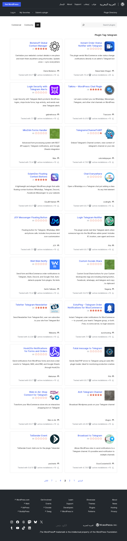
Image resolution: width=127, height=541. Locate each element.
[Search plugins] (83, 24)
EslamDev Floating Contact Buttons (37, 175)
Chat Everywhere (93, 173)
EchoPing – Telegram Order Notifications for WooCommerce (85, 306)
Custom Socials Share (90, 261)
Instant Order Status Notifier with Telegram (90, 44)
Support (69, 504)
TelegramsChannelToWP (89, 130)
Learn (71, 500)
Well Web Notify (38, 261)
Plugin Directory (110, 12)
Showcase (91, 500)
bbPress (24, 507)
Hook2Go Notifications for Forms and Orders (35, 349)
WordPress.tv (66, 511)
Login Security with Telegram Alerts (37, 88)
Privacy (114, 511)
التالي (46, 481)
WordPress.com (21, 500)
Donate (47, 507)
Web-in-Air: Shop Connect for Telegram (35, 393)
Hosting (114, 507)
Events (48, 504)
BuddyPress (23, 511)
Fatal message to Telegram (87, 348)
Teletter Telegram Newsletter (31, 304)
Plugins (92, 507)
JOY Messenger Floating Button (30, 217)
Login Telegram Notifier (89, 217)
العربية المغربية (88, 525)
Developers (68, 507)
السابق (80, 481)
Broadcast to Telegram (90, 435)
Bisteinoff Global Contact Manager (38, 44)
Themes (91, 504)
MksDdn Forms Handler (35, 130)
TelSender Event (38, 435)
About (114, 500)
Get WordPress (11, 4)
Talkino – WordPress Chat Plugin (85, 86)
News (114, 504)
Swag (48, 511)
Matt (26, 504)
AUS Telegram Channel (90, 392)
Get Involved (46, 500)
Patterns (91, 511)
